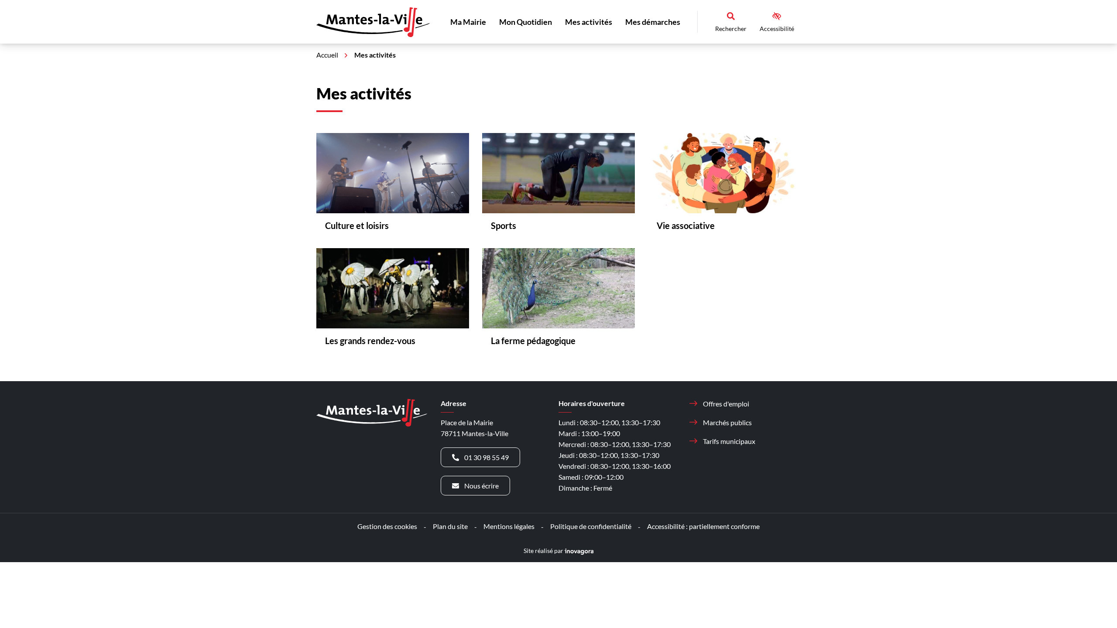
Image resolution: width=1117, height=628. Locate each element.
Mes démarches (652, 22)
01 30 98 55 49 (486, 457)
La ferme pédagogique (533, 340)
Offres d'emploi (726, 403)
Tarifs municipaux (729, 441)
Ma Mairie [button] (468, 22)
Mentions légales (509, 526)
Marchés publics (727, 422)
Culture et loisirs (357, 225)
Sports (503, 225)
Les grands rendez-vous (370, 340)
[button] (1093, 604)
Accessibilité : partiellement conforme (703, 526)
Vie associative (686, 225)
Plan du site (450, 526)
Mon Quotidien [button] (525, 22)
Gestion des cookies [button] (387, 526)
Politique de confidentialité (590, 526)
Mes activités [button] (588, 22)
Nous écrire (481, 485)
